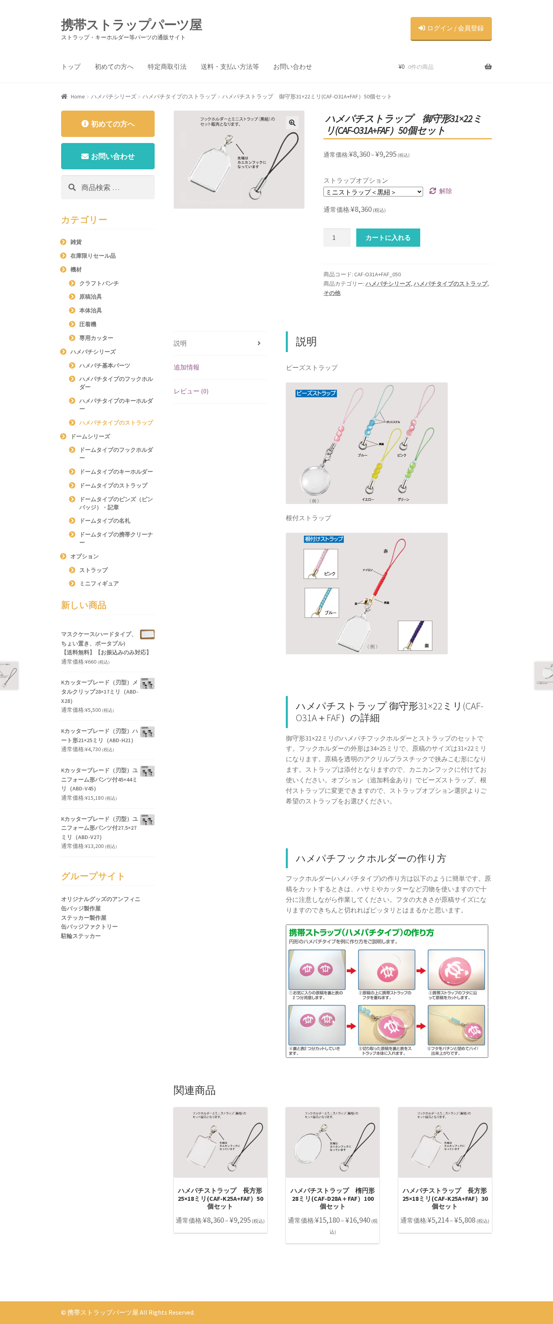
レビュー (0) (191, 391)
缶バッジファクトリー (89, 926)
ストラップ (93, 570)
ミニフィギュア (99, 583)
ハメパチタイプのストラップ (179, 96)
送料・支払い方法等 (230, 66)
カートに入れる (388, 237)
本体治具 (90, 310)
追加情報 (187, 367)
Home (78, 96)
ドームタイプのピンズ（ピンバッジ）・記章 (116, 503)
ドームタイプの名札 (104, 520)
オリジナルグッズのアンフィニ (100, 899)
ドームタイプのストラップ (113, 485)
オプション (84, 556)
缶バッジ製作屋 (81, 908)
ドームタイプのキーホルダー (116, 471)
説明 (180, 343)
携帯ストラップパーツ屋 (131, 25)
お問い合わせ (292, 66)
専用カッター (96, 338)
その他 (331, 293)
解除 (445, 191)
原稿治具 (90, 296)
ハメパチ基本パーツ (104, 365)
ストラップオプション (355, 180)
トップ (71, 66)
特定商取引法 (167, 66)
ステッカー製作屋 (83, 917)
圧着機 (87, 324)
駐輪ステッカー (81, 936)
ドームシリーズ (90, 436)
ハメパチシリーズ (113, 96)
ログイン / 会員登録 (455, 28)
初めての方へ (114, 66)
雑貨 (76, 242)
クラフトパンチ (99, 283)
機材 (76, 269)
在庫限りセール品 (93, 255)
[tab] (220, 344)
